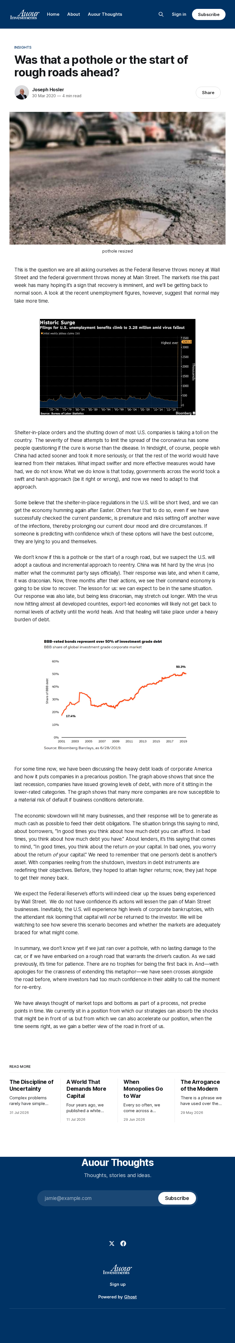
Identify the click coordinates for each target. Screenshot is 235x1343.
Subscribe (209, 14)
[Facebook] (123, 1243)
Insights (23, 47)
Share (208, 92)
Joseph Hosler (48, 89)
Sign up (118, 1284)
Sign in (179, 14)
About (73, 14)
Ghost (130, 1297)
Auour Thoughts (105, 14)
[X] (112, 1243)
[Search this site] (161, 14)
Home (53, 14)
